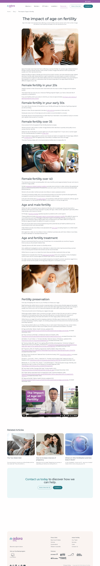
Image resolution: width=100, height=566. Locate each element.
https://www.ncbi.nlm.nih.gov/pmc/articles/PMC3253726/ (45, 360)
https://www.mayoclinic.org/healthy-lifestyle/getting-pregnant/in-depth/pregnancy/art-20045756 (48, 350)
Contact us (88, 6)
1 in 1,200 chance (41, 198)
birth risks (54, 227)
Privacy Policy (67, 565)
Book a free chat (76, 6)
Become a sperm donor (16, 546)
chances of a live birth (49, 255)
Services (74, 542)
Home (9, 11)
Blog (14, 11)
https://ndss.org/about (66, 354)
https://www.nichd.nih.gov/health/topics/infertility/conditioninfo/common (41, 336)
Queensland (54, 544)
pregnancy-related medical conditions (36, 186)
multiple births (28, 137)
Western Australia (55, 546)
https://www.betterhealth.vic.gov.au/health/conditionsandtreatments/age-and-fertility (45, 330)
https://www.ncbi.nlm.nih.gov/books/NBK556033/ (35, 340)
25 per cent (45, 133)
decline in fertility (33, 213)
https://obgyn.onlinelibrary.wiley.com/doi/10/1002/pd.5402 (37, 366)
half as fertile (50, 110)
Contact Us (75, 546)
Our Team (74, 540)
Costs (73, 544)
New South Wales (56, 540)
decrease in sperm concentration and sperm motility (50, 216)
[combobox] (90, 1)
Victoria (53, 542)
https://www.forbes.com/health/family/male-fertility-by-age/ (38, 370)
